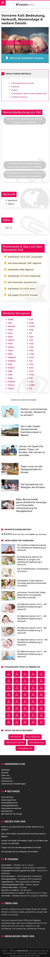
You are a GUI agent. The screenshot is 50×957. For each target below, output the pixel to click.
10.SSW (41, 680)
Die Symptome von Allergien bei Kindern (19, 851)
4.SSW (33, 673)
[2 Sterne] (4, 534)
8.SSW (25, 680)
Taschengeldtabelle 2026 (12, 884)
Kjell (31, 319)
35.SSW (41, 715)
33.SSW (25, 715)
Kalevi (10, 350)
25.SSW (41, 701)
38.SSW (25, 722)
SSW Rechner (15, 737)
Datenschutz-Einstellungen (13, 784)
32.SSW (16, 715)
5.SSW (41, 673)
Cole (31, 347)
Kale (10, 323)
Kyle (31, 336)
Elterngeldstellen (9, 879)
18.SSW (25, 694)
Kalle (10, 374)
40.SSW (41, 722)
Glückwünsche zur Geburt (13, 893)
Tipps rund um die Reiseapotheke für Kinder (21, 847)
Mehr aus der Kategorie (24, 400)
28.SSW (25, 708)
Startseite (5, 770)
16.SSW (8, 694)
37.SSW (16, 722)
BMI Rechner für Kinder (11, 814)
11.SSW (8, 687)
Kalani (10, 319)
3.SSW (25, 673)
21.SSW (8, 701)
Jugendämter (7, 882)
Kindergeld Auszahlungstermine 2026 (18, 870)
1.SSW (8, 673)
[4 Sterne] (9, 534)
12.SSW (16, 687)
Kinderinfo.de (22, 951)
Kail (31, 378)
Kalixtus (11, 368)
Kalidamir (12, 357)
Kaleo (10, 336)
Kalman (11, 385)
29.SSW (33, 708)
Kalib (10, 354)
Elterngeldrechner (36, 742)
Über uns (5, 775)
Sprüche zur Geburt (10, 890)
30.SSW (41, 708)
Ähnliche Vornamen (19, 97)
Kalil (10, 364)
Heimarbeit (6, 865)
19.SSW (33, 694)
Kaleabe (11, 326)
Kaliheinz (12, 361)
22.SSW (16, 701)
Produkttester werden (11, 868)
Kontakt (4, 772)
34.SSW (33, 715)
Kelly (31, 330)
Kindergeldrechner (25, 748)
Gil (30, 333)
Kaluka (11, 388)
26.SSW (8, 708)
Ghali (31, 374)
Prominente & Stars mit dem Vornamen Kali (28, 94)
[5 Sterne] (11, 534)
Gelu (31, 350)
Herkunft (15, 87)
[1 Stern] (2, 534)
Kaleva (11, 347)
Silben (14, 90)
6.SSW (8, 680)
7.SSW (16, 680)
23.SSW (25, 701)
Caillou (32, 385)
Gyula (32, 326)
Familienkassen (8, 876)
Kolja (31, 323)
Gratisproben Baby (9, 887)
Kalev (10, 343)
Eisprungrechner (33, 737)
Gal (30, 361)
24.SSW (33, 701)
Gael (31, 371)
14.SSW (33, 687)
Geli (31, 340)
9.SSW (33, 680)
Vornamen (6, 896)
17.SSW (16, 694)
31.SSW (8, 715)
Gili (30, 388)
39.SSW (33, 722)
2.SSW (16, 673)
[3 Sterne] (7, 534)
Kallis (10, 378)
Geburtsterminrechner (15, 742)
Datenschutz (7, 781)
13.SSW (25, 687)
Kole (31, 368)
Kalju (10, 371)
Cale (31, 381)
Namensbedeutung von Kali (22, 83)
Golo (31, 343)
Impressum (6, 778)
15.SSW (41, 687)
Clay (31, 364)
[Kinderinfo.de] (25, 4)
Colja (31, 354)
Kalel (10, 333)
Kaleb (10, 330)
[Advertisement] (25, 143)
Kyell (31, 357)
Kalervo (11, 340)
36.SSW (8, 722)
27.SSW (16, 708)
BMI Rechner (7, 811)
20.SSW (41, 694)
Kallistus (11, 381)
